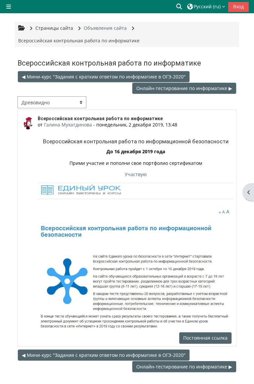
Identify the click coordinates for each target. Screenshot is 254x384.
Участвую (136, 174)
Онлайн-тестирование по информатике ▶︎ (184, 88)
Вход (238, 6)
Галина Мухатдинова (68, 124)
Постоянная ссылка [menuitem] (205, 338)
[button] (180, 6)
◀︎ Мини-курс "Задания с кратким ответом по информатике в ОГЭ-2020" (104, 76)
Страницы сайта (54, 28)
